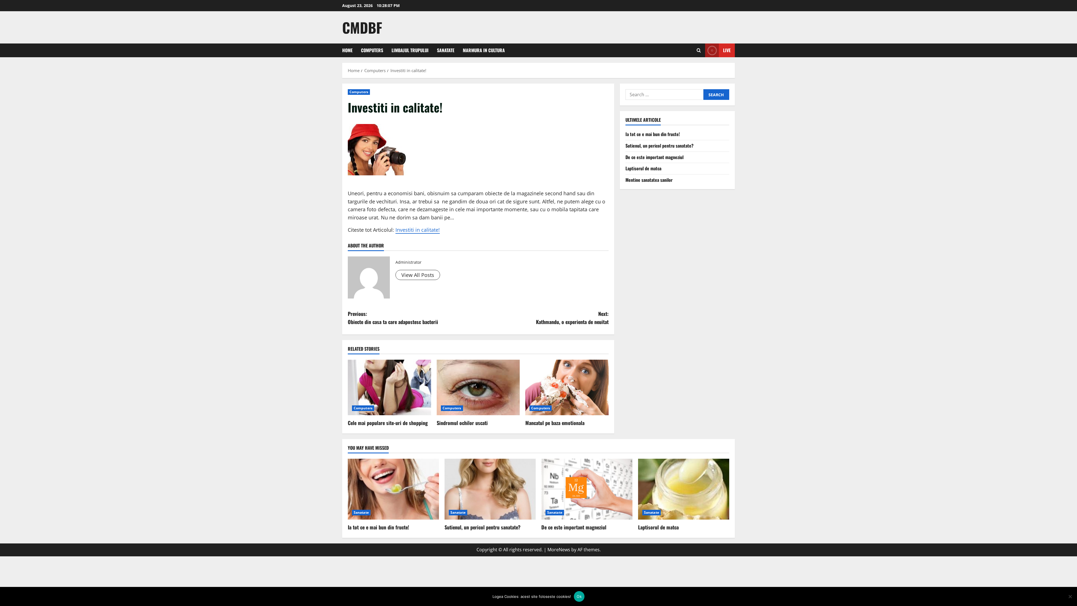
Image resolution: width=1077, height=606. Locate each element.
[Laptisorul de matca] (683, 489)
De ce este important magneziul (654, 157)
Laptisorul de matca (643, 168)
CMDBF (362, 27)
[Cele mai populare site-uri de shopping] (389, 387)
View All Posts (417, 275)
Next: (572, 317)
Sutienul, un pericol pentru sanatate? (659, 145)
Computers (372, 50)
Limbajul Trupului (410, 50)
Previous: (393, 317)
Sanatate (445, 50)
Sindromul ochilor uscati (462, 422)
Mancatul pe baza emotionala (554, 422)
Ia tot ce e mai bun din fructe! (652, 134)
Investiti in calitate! (417, 229)
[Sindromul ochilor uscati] (478, 387)
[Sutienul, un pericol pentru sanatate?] (490, 489)
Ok (579, 596)
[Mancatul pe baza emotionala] (567, 387)
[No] (1070, 596)
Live (727, 50)
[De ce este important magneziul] (586, 489)
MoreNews (558, 550)
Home (347, 50)
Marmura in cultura (484, 50)
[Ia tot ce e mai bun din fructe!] (393, 489)
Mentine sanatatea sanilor (649, 179)
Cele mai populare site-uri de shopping (388, 422)
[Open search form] (699, 50)
